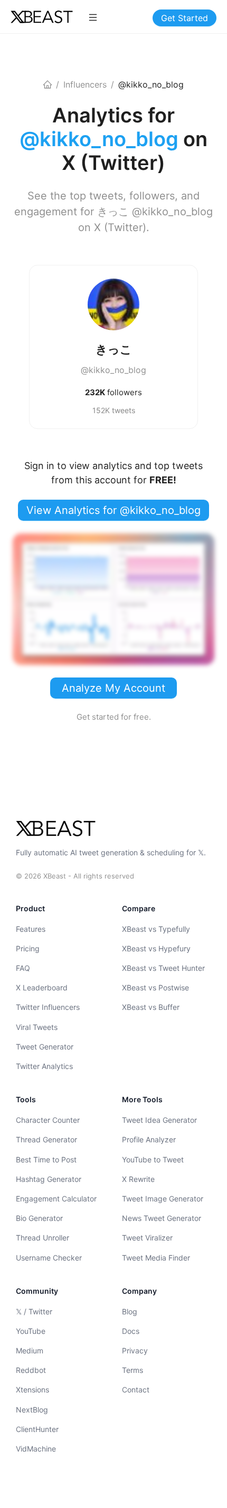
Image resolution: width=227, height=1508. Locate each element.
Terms (132, 1370)
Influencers (85, 84)
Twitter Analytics (44, 1066)
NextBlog (32, 1409)
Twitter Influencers (48, 1007)
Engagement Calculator (56, 1198)
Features (30, 928)
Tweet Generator (44, 1046)
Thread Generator (46, 1139)
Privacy (135, 1350)
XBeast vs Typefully (156, 928)
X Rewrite (138, 1179)
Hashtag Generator (48, 1179)
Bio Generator (39, 1218)
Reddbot (31, 1370)
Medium (29, 1350)
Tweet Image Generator (162, 1198)
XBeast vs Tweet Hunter (163, 967)
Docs (130, 1330)
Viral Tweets (37, 1027)
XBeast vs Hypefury (156, 948)
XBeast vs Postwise (155, 987)
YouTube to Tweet (153, 1159)
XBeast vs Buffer (150, 1007)
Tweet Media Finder (156, 1257)
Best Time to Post (46, 1159)
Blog (129, 1311)
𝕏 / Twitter (34, 1311)
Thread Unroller (42, 1237)
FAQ (23, 967)
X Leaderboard (42, 987)
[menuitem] (93, 17)
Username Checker (49, 1257)
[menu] (93, 17)
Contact (135, 1389)
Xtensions (32, 1389)
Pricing (28, 948)
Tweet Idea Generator (159, 1119)
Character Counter (48, 1119)
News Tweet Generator (161, 1218)
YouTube (30, 1330)
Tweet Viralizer (147, 1237)
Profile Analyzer (149, 1139)
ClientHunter (37, 1429)
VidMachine (36, 1448)
